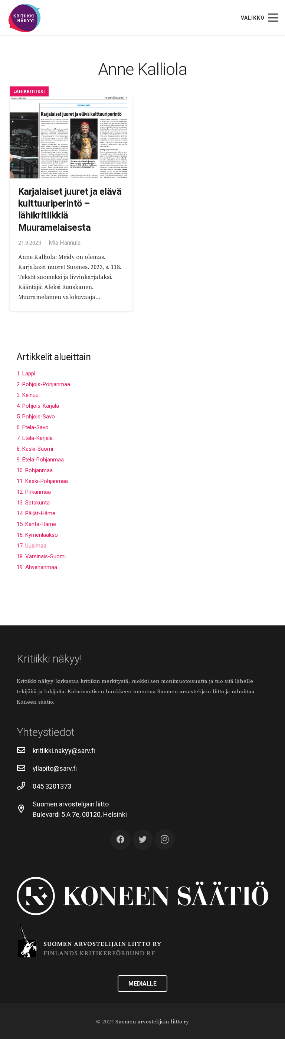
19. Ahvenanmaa (37, 567)
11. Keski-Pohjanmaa (42, 481)
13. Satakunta (33, 502)
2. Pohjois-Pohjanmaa (43, 384)
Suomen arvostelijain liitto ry (152, 1021)
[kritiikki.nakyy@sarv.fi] (25, 751)
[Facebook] (120, 839)
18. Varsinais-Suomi (41, 556)
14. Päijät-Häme (36, 513)
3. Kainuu (28, 395)
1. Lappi (26, 373)
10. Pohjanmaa (35, 470)
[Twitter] (142, 839)
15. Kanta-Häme (36, 524)
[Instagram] (164, 839)
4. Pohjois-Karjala (38, 405)
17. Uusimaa (31, 545)
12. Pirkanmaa (34, 492)
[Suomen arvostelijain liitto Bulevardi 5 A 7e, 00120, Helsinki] (25, 809)
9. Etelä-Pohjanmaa (40, 459)
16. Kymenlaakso (37, 535)
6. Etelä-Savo (33, 427)
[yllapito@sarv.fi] (25, 768)
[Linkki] (24, 18)
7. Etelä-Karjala (35, 438)
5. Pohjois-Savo (36, 416)
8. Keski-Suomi (35, 448)
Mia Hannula (65, 242)
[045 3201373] (25, 786)
